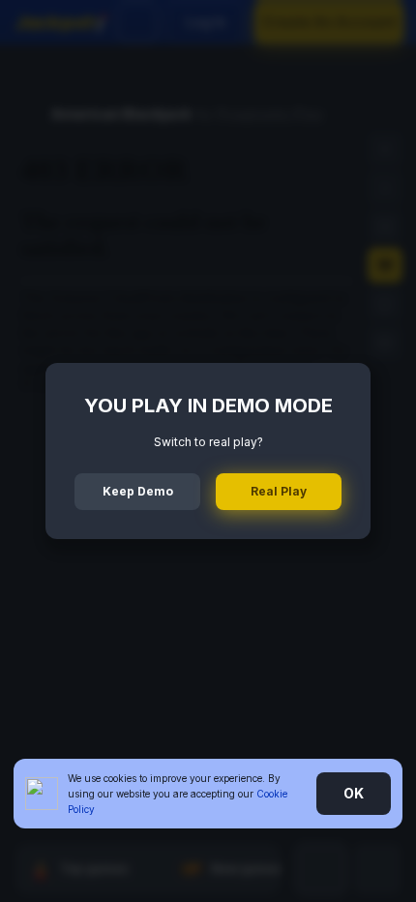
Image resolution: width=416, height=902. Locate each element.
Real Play (279, 491)
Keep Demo (138, 491)
